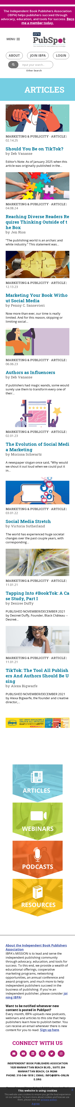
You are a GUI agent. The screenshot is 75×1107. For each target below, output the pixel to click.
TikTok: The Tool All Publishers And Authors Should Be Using (37, 675)
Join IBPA (38, 55)
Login (61, 55)
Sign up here (49, 1030)
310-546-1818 (25, 1075)
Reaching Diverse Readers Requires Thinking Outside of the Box (37, 222)
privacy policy (49, 1099)
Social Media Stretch (28, 521)
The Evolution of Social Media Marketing (37, 447)
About (14, 55)
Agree (36, 1103)
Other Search (34, 70)
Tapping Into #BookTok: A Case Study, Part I (37, 595)
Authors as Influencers (30, 372)
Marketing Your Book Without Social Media (37, 298)
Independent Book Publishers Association (37, 1063)
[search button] (13, 64)
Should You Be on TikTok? (34, 149)
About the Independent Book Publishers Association (36, 947)
